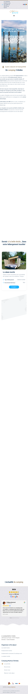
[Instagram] (25, 4)
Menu (14, 16)
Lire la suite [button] (5, 614)
